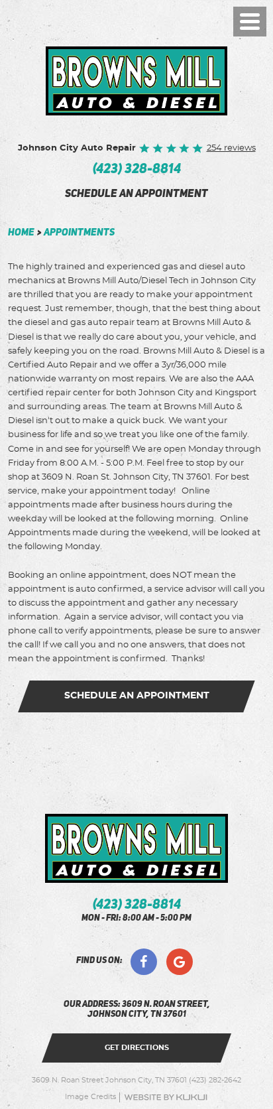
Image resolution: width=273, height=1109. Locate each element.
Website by (165, 1097)
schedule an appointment (136, 194)
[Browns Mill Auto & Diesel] (137, 80)
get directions (137, 1047)
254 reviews (231, 148)
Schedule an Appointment (136, 695)
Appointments (79, 233)
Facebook (144, 961)
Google (179, 961)
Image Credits (90, 1097)
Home (21, 233)
